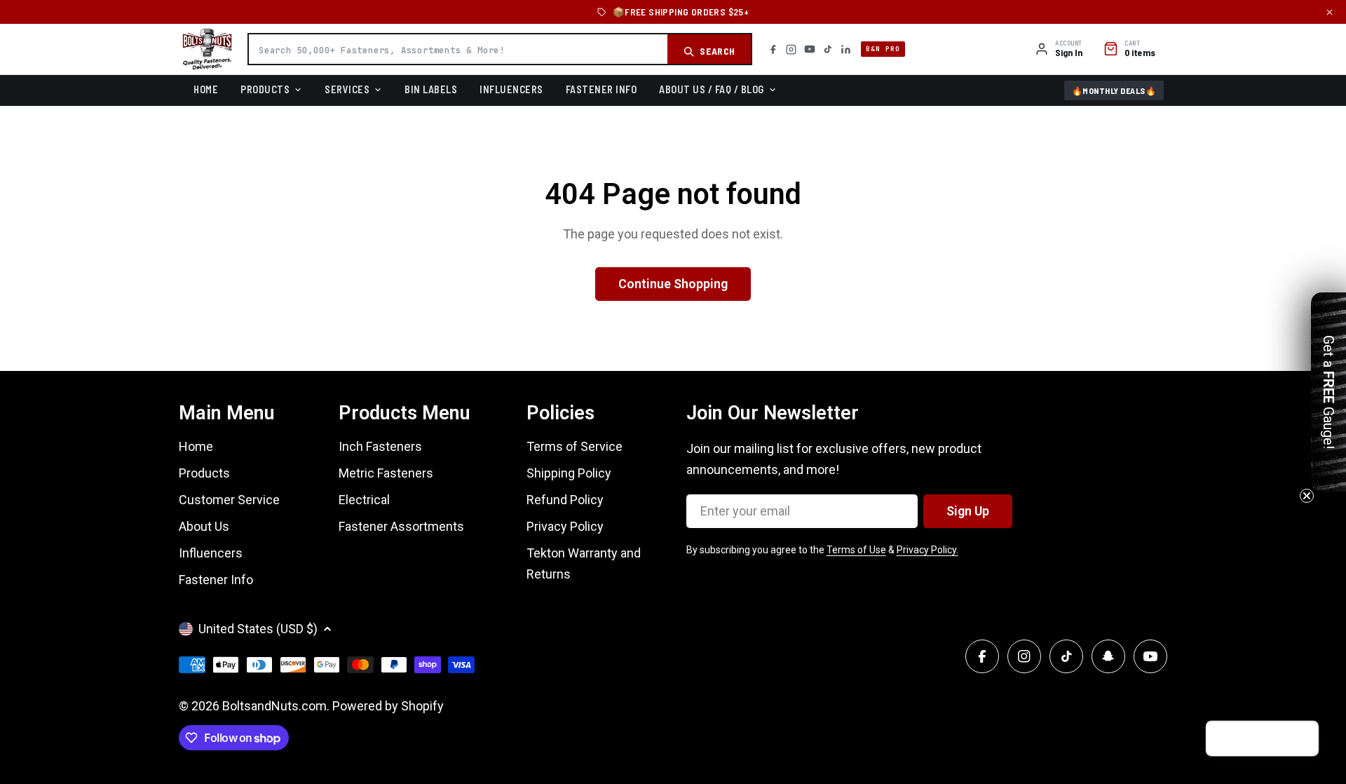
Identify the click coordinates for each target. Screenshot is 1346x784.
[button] (1328, 392)
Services (347, 89)
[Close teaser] (1307, 496)
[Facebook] (773, 49)
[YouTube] (809, 49)
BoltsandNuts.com (274, 705)
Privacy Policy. (927, 549)
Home (205, 89)
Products (265, 89)
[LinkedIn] (846, 49)
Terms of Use (856, 549)
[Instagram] (791, 49)
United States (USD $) (258, 628)
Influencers (511, 89)
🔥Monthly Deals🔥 (1114, 90)
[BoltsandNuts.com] (207, 49)
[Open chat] (1301, 739)
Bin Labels (431, 89)
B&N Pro (883, 48)
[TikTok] (828, 49)
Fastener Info (601, 89)
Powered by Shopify (388, 705)
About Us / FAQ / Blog (711, 89)
